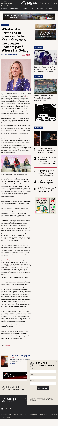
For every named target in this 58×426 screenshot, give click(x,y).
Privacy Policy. (33, 400)
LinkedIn (12, 357)
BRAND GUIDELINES (33, 414)
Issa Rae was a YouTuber (20, 211)
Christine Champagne (10, 54)
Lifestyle (26, 9)
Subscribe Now (42, 388)
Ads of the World (6, 3)
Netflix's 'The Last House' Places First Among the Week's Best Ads (43, 98)
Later (42, 392)
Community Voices (37, 9)
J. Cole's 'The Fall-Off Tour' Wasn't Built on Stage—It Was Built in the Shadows (47, 150)
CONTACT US (23, 414)
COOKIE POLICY (43, 414)
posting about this (9, 259)
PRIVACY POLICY (53, 414)
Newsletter (45, 3)
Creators (5, 25)
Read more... (13, 363)
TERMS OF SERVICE (5, 417)
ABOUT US (15, 414)
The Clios (4, 1)
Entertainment (15, 9)
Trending (4, 9)
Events (55, 3)
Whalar (26, 96)
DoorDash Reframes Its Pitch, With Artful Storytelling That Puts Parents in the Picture (45, 69)
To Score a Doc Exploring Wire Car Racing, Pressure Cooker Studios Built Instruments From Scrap (47, 161)
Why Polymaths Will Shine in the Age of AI (45, 182)
